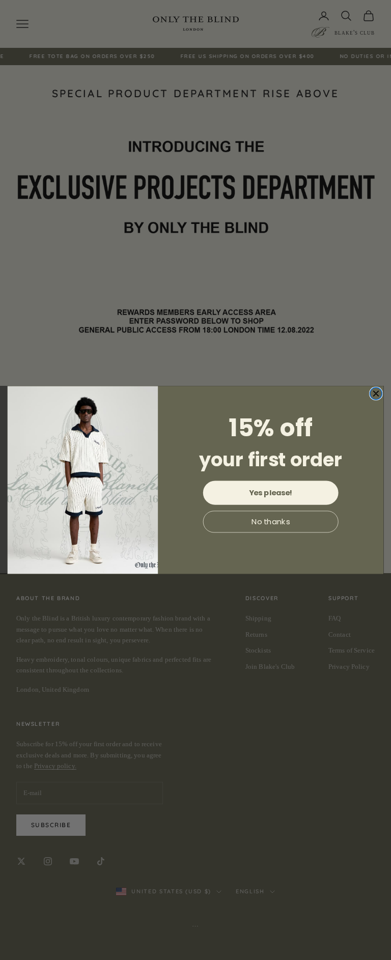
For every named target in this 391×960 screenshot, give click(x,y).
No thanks (271, 521)
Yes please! (271, 492)
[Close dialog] (376, 393)
